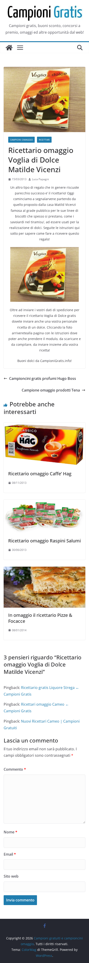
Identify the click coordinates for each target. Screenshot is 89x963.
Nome (10, 832)
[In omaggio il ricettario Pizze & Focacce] (44, 569)
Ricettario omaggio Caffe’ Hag (39, 474)
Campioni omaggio (21, 139)
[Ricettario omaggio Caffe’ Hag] (44, 425)
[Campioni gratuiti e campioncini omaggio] (9, 47)
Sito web (11, 876)
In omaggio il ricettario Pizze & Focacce (40, 618)
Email (10, 854)
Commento (15, 769)
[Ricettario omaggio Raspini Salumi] (44, 502)
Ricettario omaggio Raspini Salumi (44, 541)
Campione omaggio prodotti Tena (51, 390)
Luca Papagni (40, 179)
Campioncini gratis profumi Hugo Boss (42, 378)
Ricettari (44, 139)
